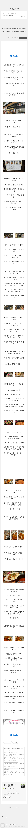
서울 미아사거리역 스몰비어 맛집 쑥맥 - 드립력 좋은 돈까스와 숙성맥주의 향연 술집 (11, 759)
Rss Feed (5, 826)
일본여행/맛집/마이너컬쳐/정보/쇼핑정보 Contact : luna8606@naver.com (11, 793)
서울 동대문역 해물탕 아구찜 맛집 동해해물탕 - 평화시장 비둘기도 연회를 (11, 773)
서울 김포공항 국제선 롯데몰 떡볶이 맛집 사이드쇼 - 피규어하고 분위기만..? (13, 14)
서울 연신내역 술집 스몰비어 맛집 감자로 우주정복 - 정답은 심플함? (11, 768)
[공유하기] (8, 742)
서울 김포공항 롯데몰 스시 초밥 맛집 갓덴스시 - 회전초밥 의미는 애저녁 (10, 754)
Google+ (23, 826)
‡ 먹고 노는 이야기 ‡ (8, 748)
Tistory (12, 824)
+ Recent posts (5, 817)
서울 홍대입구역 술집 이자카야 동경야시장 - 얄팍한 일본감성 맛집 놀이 (11, 763)
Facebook (15, 826)
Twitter (10, 826)
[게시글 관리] (10, 742)
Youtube (19, 826)
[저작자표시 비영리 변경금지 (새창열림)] (20, 742)
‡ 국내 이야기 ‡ (17, 748)
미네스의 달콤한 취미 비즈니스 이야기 (10, 786)
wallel (21, 824)
